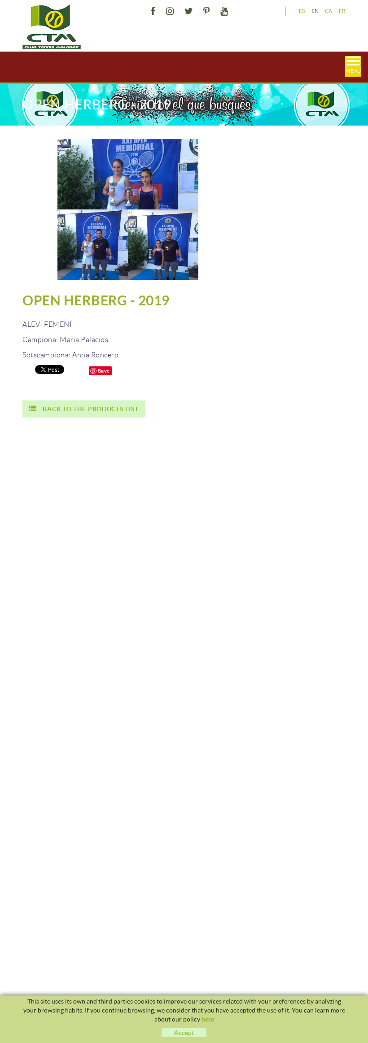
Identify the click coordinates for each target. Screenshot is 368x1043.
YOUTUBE (224, 11)
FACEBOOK (153, 11)
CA (329, 11)
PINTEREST (207, 11)
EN (315, 11)
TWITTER (188, 11)
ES (302, 11)
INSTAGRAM (170, 11)
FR (342, 11)
